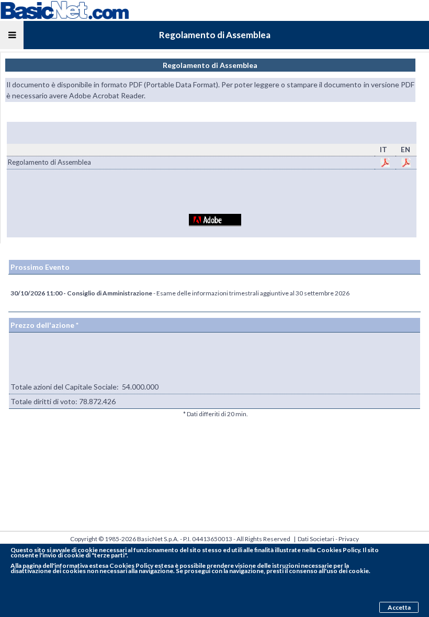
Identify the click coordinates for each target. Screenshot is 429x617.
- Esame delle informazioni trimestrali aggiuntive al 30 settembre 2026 (179, 293)
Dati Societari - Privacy (328, 539)
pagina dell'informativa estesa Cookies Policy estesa (98, 565)
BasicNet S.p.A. (158, 539)
